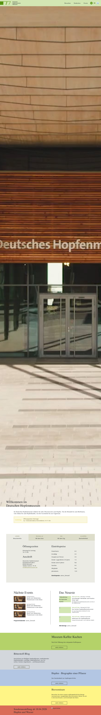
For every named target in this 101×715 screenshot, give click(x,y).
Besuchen (68, 3)
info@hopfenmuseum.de (30, 567)
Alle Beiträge (63, 626)
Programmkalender (19, 620)
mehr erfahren (59, 647)
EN (94, 3)
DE (91, 3)
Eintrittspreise (56, 575)
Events (86, 3)
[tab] (17, 537)
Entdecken (77, 3)
